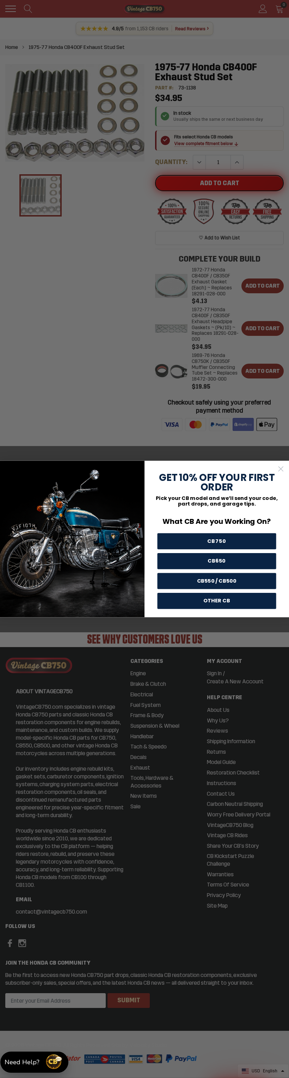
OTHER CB (216, 600)
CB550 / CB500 (217, 581)
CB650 (217, 561)
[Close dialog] (281, 469)
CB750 (217, 541)
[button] (34, 1062)
